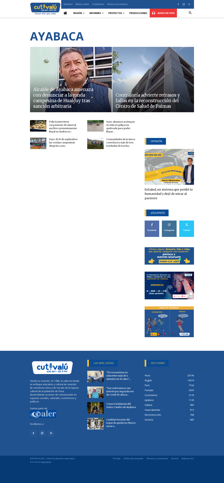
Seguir (169, 222)
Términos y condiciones (157, 458)
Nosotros (68, 4)
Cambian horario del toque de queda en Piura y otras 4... (121, 423)
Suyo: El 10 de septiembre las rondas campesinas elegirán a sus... (63, 142)
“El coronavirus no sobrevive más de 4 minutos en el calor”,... (118, 375)
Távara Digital (46, 462)
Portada (116, 458)
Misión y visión (82, 4)
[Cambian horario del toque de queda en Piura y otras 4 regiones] (95, 423)
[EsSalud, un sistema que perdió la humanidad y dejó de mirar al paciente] (169, 167)
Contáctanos (98, 4)
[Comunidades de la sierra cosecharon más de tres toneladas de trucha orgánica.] (95, 143)
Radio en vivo (188, 458)
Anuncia (174, 458)
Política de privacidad (133, 458)
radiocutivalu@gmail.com (57, 423)
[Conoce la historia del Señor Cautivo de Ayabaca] (95, 408)
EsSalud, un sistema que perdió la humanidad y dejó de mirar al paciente (169, 194)
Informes (95, 13)
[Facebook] (178, 4)
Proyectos (115, 13)
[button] (190, 13)
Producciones (138, 13)
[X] (189, 4)
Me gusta (152, 222)
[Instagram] (183, 4)
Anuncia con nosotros (117, 4)
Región (77, 13)
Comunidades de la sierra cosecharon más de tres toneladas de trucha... (120, 142)
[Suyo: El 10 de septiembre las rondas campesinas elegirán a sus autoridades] (38, 143)
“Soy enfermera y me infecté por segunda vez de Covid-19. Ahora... (120, 391)
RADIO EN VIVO (166, 13)
